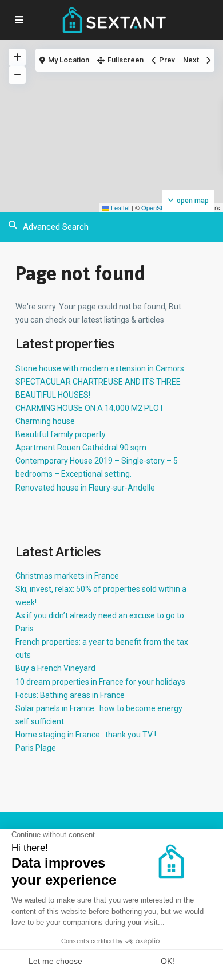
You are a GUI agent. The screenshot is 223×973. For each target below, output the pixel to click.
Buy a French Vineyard (55, 668)
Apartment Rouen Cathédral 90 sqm (80, 447)
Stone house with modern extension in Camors (99, 368)
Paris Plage (35, 747)
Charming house (45, 421)
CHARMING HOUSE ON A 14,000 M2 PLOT (89, 408)
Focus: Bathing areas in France (70, 695)
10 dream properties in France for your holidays (100, 681)
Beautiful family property (60, 434)
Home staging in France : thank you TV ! (85, 734)
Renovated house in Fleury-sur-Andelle (85, 487)
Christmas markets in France (67, 575)
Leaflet (119, 207)
